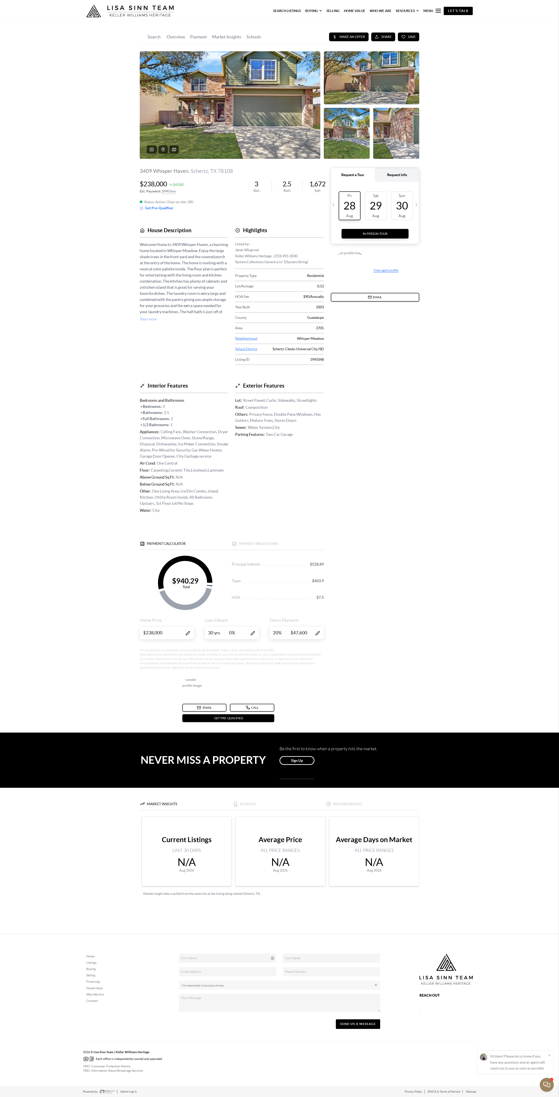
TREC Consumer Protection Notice (106, 1066)
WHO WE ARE (381, 11)
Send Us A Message (358, 1024)
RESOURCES (405, 11)
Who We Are (95, 994)
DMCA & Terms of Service (444, 1091)
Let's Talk (458, 11)
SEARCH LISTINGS (287, 11)
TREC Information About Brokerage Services (113, 1070)
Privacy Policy (413, 1091)
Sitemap (471, 1091)
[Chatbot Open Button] (547, 1085)
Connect (92, 1001)
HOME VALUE (354, 11)
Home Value (94, 988)
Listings (91, 962)
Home (90, 956)
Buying (91, 969)
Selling (90, 975)
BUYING (311, 11)
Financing (93, 981)
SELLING (333, 11)
